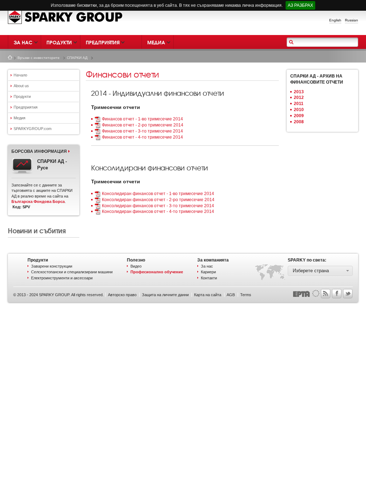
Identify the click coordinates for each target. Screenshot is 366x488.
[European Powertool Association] (306, 293)
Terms (245, 295)
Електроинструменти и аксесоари (62, 278)
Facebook (337, 294)
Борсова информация (39, 151)
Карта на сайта (207, 295)
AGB (231, 295)
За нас (207, 266)
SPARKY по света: (307, 260)
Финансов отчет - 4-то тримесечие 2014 (142, 137)
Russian (351, 20)
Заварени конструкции (51, 266)
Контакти (209, 278)
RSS (326, 294)
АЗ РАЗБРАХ (300, 5)
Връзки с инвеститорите (39, 58)
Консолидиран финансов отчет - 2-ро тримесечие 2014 (158, 199)
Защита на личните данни (165, 295)
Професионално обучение (156, 272)
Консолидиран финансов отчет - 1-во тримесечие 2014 (158, 193)
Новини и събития (36, 230)
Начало (10, 57)
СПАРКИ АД (77, 58)
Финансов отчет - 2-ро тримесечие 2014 (142, 125)
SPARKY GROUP (65, 17)
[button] (320, 271)
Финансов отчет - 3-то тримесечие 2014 (142, 131)
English (335, 20)
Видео (136, 266)
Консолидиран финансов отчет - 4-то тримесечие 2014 (158, 211)
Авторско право (122, 295)
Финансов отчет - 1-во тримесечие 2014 (142, 118)
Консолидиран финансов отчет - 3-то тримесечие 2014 (158, 205)
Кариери (208, 272)
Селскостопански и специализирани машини (72, 272)
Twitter (348, 294)
